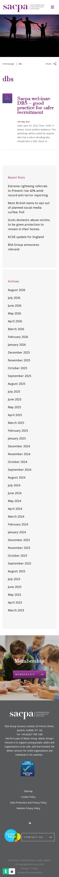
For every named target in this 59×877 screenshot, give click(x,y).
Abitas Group (30, 738)
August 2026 (16, 290)
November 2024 (19, 454)
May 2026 (14, 313)
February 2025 (18, 430)
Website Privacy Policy (28, 808)
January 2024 (17, 532)
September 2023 (19, 563)
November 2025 (19, 360)
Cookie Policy (28, 796)
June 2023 (14, 587)
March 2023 (16, 610)
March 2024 (16, 516)
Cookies (34, 868)
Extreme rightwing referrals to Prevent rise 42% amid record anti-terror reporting (28, 190)
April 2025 (15, 415)
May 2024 (14, 501)
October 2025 (17, 368)
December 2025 (19, 352)
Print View (14, 860)
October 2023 (17, 555)
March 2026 (16, 329)
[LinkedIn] (30, 823)
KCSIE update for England (26, 237)
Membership (25, 674)
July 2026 (14, 298)
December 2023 (19, 540)
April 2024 (15, 509)
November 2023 (19, 548)
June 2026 (14, 305)
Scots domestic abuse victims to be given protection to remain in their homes (29, 224)
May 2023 (14, 595)
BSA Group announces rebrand (23, 247)
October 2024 (17, 462)
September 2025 (19, 376)
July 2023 (14, 579)
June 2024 (14, 493)
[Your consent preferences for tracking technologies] (12, 871)
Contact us (33, 837)
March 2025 (16, 423)
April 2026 (15, 321)
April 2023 (15, 602)
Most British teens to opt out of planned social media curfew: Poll (29, 207)
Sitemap (28, 791)
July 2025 (14, 391)
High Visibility (43, 860)
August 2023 (16, 571)
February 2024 (18, 524)
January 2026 (17, 345)
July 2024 (14, 485)
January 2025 (17, 438)
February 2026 (18, 337)
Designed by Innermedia (29, 872)
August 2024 (16, 477)
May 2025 (14, 407)
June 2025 (14, 399)
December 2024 (19, 446)
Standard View (28, 860)
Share (49, 63)
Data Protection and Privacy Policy (28, 802)
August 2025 (16, 384)
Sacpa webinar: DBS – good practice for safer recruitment (35, 106)
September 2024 (19, 470)
